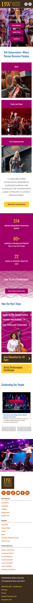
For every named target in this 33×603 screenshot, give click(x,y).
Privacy (3, 593)
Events (3, 531)
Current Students (7, 556)
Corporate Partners (7, 553)
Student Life (5, 516)
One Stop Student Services (10, 538)
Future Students (6, 566)
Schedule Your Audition (12, 319)
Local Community (7, 563)
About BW (4, 525)
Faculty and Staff (7, 560)
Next (24, 429)
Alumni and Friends (7, 550)
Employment (5, 512)
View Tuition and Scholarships (14, 324)
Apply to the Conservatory (15, 314)
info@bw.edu (17, 586)
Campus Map (5, 528)
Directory (4, 590)
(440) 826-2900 (6, 586)
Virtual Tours (5, 541)
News (3, 534)
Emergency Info (6, 599)
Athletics (4, 509)
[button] (16, 25)
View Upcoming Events (16, 291)
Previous (9, 429)
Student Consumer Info (9, 596)
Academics (5, 503)
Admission (4, 506)
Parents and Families (8, 569)
